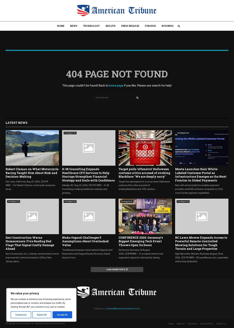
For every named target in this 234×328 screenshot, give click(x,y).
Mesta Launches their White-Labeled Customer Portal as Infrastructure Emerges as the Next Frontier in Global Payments (201, 174)
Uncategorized (13, 133)
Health (110, 25)
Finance (150, 25)
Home (60, 25)
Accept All (62, 315)
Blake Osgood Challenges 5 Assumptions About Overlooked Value (85, 241)
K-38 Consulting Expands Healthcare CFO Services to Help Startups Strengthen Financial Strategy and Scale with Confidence (88, 174)
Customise (21, 315)
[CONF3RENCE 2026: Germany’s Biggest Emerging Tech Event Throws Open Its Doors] (145, 216)
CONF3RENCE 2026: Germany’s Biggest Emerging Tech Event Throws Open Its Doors (141, 241)
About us (180, 324)
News (73, 25)
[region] (41, 305)
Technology (91, 25)
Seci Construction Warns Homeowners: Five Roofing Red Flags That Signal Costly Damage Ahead (30, 243)
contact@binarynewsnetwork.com (123, 308)
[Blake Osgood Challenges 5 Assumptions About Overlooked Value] (88, 216)
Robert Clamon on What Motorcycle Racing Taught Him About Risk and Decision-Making (32, 172)
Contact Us (221, 324)
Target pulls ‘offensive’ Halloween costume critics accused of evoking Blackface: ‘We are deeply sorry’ (144, 172)
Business (168, 25)
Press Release (130, 25)
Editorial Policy (206, 324)
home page (116, 85)
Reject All (42, 315)
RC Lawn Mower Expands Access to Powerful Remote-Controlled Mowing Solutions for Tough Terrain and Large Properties (201, 243)
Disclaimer (192, 324)
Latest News (16, 123)
